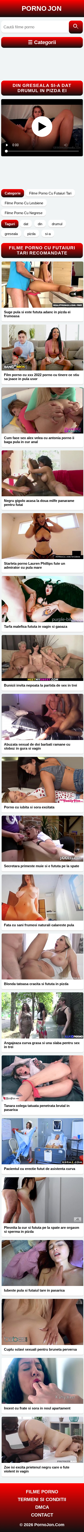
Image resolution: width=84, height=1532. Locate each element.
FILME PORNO (42, 1491)
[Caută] (76, 27)
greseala (11, 234)
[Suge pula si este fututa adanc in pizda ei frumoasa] (42, 284)
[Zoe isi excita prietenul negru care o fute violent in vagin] (42, 1440)
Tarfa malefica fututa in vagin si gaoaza (35, 626)
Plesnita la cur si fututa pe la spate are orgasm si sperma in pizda (41, 1229)
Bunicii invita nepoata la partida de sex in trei (40, 685)
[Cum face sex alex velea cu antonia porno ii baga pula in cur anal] (42, 410)
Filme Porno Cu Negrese (23, 213)
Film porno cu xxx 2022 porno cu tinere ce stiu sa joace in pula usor (41, 377)
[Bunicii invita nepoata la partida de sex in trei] (42, 658)
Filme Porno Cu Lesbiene (24, 203)
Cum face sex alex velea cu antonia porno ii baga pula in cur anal (39, 440)
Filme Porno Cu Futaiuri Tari (50, 193)
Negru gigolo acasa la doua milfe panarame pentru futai (39, 503)
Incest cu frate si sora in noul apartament (37, 1408)
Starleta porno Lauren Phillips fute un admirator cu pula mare (34, 565)
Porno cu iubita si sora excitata (29, 807)
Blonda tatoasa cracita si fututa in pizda (36, 984)
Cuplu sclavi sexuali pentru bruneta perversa (40, 1349)
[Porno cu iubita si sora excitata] (42, 780)
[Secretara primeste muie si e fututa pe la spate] (42, 839)
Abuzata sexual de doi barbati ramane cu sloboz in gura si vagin (37, 746)
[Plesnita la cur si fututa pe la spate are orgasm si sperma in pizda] (42, 1200)
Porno (42, 8)
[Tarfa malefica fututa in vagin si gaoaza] (42, 599)
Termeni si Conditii (42, 1499)
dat (26, 224)
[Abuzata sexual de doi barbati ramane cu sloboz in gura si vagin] (42, 717)
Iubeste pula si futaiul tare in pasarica (34, 1290)
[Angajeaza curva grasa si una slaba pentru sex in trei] (42, 1015)
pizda (31, 234)
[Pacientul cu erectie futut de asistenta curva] (42, 1141)
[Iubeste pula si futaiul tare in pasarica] (42, 1263)
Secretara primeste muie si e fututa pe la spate (41, 866)
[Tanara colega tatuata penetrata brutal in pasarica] (42, 1078)
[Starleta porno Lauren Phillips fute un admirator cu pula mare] (42, 536)
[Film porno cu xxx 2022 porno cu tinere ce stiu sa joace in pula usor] (42, 347)
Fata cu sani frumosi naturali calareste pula (39, 925)
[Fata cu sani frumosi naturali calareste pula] (42, 897)
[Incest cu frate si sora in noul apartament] (42, 1381)
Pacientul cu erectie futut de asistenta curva (39, 1169)
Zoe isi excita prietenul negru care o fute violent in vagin (36, 1469)
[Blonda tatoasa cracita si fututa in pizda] (42, 956)
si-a (48, 234)
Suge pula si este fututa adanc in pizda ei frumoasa (37, 314)
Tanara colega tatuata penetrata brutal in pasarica (37, 1108)
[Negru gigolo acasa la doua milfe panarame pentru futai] (42, 473)
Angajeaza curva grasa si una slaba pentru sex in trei (42, 1045)
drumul (57, 224)
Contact (42, 1514)
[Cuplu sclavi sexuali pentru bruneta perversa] (42, 1322)
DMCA (42, 1507)
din (40, 224)
